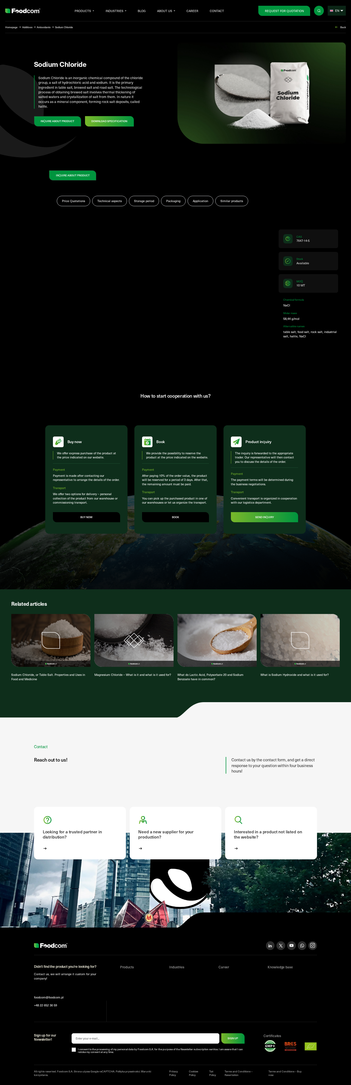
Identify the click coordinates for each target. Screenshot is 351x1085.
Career (192, 11)
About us (164, 11)
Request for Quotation (284, 11)
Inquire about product (57, 121)
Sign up (233, 1038)
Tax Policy (212, 1073)
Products (83, 11)
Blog (142, 11)
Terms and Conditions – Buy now (285, 1073)
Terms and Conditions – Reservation (239, 1073)
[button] (80, 833)
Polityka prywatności (128, 1071)
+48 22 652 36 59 (45, 1005)
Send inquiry (264, 517)
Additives (27, 27)
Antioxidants (43, 27)
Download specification (109, 121)
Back (343, 27)
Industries (114, 11)
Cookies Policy (193, 1073)
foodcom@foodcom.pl (49, 997)
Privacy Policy (173, 1073)
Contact (217, 11)
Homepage (11, 27)
